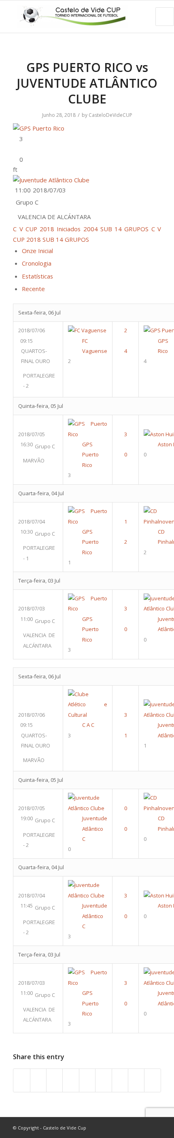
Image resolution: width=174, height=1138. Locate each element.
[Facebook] (118, 1127)
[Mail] (155, 1127)
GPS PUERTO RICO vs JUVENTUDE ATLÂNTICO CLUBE (87, 83)
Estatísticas (37, 276)
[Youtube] (131, 1127)
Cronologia (36, 263)
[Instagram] (143, 1127)
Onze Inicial (37, 251)
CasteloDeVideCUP (110, 115)
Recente (33, 289)
